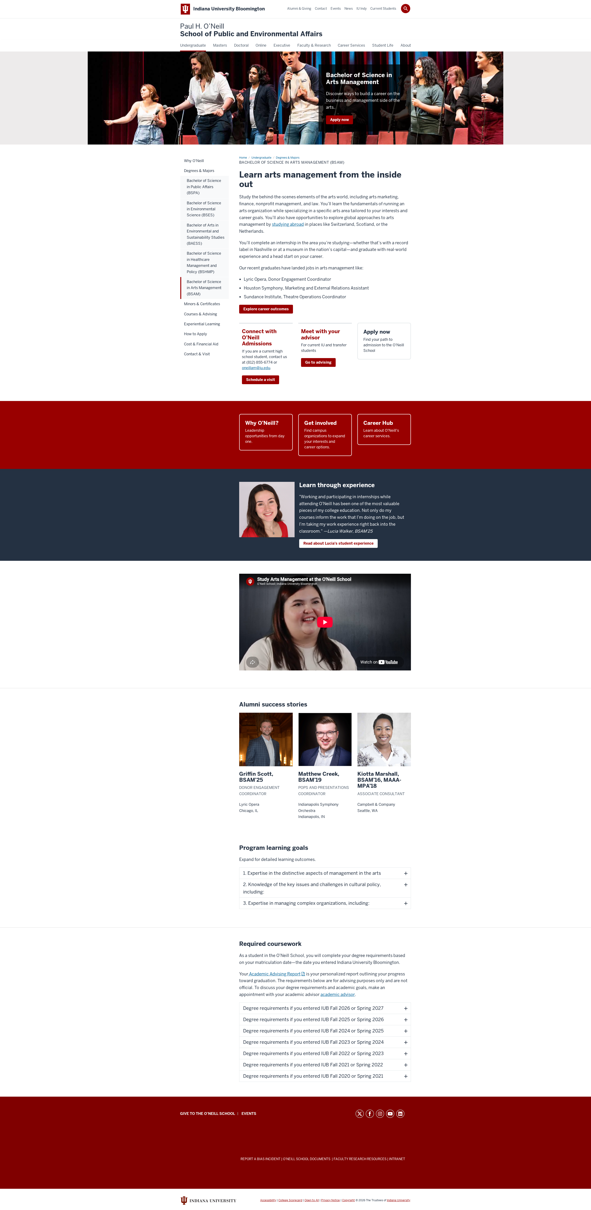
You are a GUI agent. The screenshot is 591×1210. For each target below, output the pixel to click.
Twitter (360, 1114)
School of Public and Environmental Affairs (251, 30)
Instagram (380, 1114)
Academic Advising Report (275, 974)
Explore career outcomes (266, 309)
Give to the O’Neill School (207, 1113)
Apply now (339, 119)
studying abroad (288, 224)
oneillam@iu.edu (256, 367)
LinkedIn (400, 1114)
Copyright (348, 1200)
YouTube (390, 1114)
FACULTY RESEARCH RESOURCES (360, 1159)
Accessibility (268, 1200)
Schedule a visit (260, 379)
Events (248, 1113)
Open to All (312, 1200)
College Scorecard (290, 1200)
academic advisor (337, 994)
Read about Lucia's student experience (338, 543)
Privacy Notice (330, 1200)
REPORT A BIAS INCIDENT (260, 1159)
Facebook (370, 1114)
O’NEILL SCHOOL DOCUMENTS (307, 1159)
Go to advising (318, 362)
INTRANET (397, 1159)
